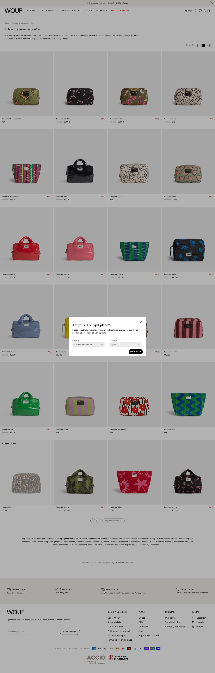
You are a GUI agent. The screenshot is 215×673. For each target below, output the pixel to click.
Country (75, 340)
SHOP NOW (135, 351)
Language (113, 340)
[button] (141, 322)
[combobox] (83, 344)
